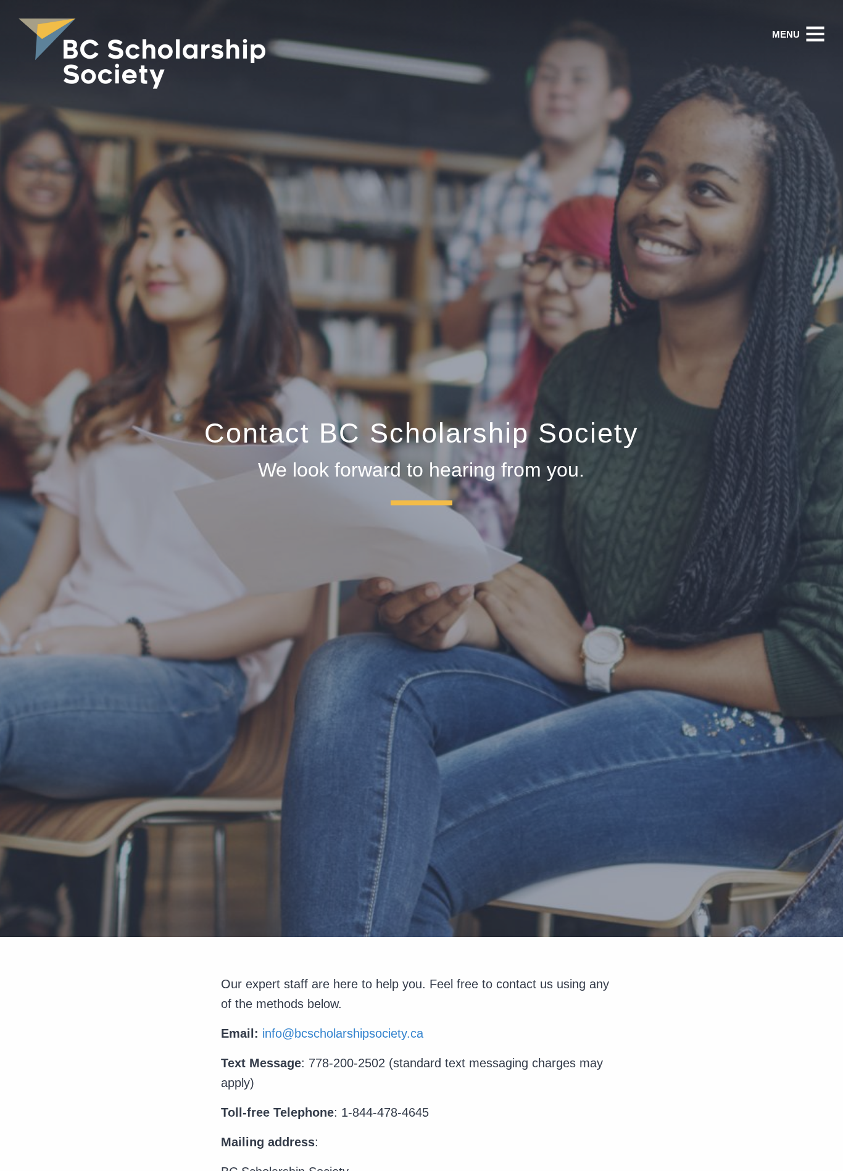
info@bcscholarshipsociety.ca (342, 1033)
